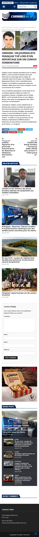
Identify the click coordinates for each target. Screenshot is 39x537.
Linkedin (30, 129)
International (9, 27)
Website (6, 349)
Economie (17, 452)
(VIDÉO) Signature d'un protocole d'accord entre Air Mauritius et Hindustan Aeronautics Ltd (8, 149)
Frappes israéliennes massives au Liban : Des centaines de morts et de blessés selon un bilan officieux (23, 466)
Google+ (22, 129)
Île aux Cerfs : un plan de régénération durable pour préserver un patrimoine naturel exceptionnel (18, 260)
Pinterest (13, 132)
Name (6, 334)
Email (6, 342)
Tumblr (6, 132)
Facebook (6, 129)
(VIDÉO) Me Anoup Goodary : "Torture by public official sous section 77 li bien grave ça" (30, 148)
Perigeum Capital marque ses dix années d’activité (19, 294)
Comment (7, 316)
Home (3, 27)
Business (17, 439)
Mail (21, 132)
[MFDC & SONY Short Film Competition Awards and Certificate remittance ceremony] (8, 478)
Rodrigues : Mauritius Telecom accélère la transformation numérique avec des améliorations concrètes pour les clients (19, 228)
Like (36, 66)
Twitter (14, 129)
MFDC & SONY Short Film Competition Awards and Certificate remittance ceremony (23, 479)
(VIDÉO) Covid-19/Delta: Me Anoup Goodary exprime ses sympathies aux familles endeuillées (18, 191)
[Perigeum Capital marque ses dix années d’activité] (19, 280)
